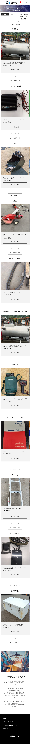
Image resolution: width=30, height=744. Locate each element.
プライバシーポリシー (8, 721)
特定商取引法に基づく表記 (10, 725)
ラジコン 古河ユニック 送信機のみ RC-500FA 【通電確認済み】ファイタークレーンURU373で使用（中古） (15, 398)
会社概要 (5, 718)
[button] (3, 2)
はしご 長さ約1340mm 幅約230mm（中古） (12, 508)
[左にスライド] (11, 76)
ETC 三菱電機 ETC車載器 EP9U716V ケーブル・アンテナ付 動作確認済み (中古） (14, 567)
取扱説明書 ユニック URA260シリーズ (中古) (13, 451)
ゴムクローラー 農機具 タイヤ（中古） (12, 292)
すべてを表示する (15, 80)
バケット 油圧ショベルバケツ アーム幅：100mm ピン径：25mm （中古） (15, 178)
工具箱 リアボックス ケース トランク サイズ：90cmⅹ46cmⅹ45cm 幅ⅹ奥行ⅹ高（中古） (13, 625)
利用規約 (5, 728)
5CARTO (12, 741)
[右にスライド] (18, 76)
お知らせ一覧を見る (15, 24)
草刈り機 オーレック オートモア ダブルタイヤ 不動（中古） (14, 235)
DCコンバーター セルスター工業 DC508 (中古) (13, 119)
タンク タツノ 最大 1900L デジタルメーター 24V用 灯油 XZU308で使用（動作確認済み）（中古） (14, 63)
